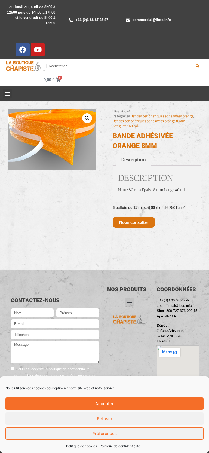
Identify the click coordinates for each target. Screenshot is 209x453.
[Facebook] (23, 49)
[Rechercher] (197, 66)
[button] (7, 93)
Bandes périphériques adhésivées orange (162, 116)
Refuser (104, 418)
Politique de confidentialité (120, 446)
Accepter (104, 403)
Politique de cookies (81, 446)
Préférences (104, 433)
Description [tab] (133, 159)
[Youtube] (38, 49)
